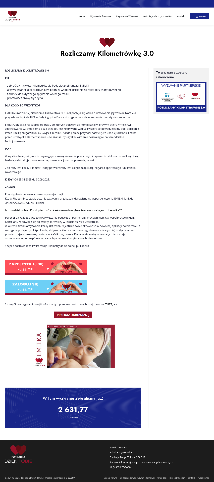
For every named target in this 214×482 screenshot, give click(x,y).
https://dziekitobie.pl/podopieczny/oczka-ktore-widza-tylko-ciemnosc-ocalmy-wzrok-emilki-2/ (63, 210)
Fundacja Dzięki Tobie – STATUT (127, 457)
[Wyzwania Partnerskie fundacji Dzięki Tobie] (12, 16)
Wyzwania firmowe (100, 16)
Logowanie (199, 16)
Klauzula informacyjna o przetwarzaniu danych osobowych (141, 462)
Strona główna (110, 477)
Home (82, 16)
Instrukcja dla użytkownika (157, 16)
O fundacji (162, 477)
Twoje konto (203, 477)
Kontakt (181, 16)
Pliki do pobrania (118, 447)
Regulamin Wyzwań (127, 16)
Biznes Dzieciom (177, 477)
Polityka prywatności (121, 452)
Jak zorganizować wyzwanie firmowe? (137, 477)
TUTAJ (109, 304)
